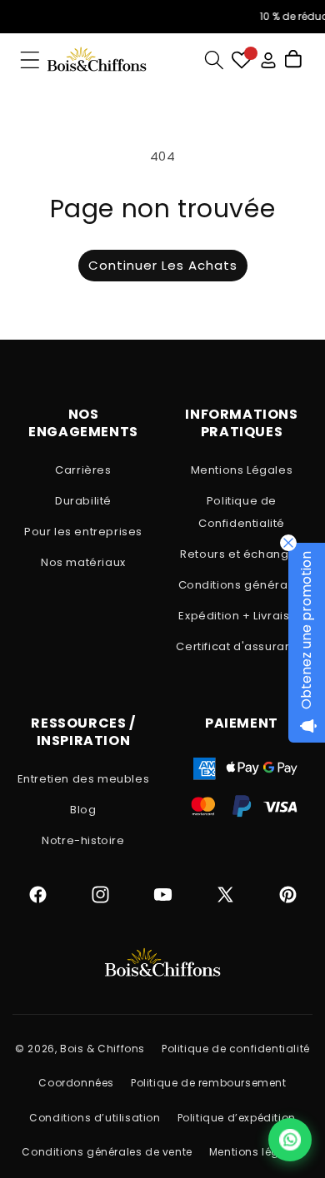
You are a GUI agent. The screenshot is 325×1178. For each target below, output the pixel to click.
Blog (83, 810)
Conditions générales (242, 585)
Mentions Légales (242, 470)
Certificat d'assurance (241, 646)
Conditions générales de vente (107, 1152)
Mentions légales (256, 1152)
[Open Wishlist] (241, 60)
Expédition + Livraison (241, 616)
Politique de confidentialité (236, 1048)
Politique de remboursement (209, 1083)
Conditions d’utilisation (94, 1118)
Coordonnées (76, 1083)
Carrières (83, 470)
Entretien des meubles (84, 779)
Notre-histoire (83, 840)
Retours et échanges (241, 554)
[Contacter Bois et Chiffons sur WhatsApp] (290, 1139)
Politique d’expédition (237, 1118)
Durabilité (83, 501)
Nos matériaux (83, 562)
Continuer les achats (163, 265)
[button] (30, 60)
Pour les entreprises (83, 531)
